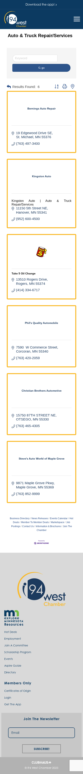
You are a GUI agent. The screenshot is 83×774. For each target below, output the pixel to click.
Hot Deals (10, 632)
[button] (15, 19)
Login (7, 697)
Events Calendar (59, 518)
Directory (10, 672)
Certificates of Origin (17, 690)
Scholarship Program (17, 652)
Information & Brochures (48, 526)
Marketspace (57, 522)
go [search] (43, 67)
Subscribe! (41, 748)
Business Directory (20, 518)
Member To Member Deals (35, 522)
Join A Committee (16, 645)
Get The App (12, 704)
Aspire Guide (12, 665)
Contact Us (28, 526)
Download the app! (40, 4)
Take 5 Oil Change (24, 273)
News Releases (39, 518)
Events (8, 658)
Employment (12, 638)
